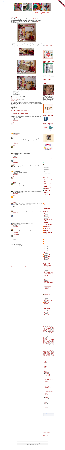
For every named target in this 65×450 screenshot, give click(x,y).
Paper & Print (46, 230)
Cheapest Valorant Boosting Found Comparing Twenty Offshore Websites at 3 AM (48, 266)
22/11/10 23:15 (15, 134)
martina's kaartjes (15, 214)
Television (44, 350)
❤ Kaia (14, 182)
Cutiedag (46, 393)
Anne (37, 21)
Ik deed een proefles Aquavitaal (48, 187)
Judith (14, 195)
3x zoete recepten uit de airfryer (48, 179)
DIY (52, 326)
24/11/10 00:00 (15, 200)
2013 (45, 367)
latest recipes (46, 199)
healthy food (51, 332)
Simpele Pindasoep (47, 193)
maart (46, 404)
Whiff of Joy (48, 354)
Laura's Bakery (46, 188)
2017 (45, 362)
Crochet (49, 324)
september (46, 397)
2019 (45, 360)
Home (48, 333)
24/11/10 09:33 (15, 212)
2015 (45, 365)
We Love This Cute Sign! (47, 269)
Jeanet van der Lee (16, 122)
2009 (45, 408)
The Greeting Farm (49, 350)
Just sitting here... (47, 386)
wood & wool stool (47, 294)
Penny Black (47, 344)
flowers (44, 331)
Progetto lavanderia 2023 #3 (48, 297)
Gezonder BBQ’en (46, 191)
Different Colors (49, 326)
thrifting (51, 351)
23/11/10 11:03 (15, 162)
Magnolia (22, 110)
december (46, 372)
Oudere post (40, 266)
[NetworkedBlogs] (48, 413)
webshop (44, 354)
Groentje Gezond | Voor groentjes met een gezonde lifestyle (48, 186)
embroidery (48, 330)
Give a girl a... (51, 331)
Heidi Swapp (46, 222)
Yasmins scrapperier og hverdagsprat (47, 213)
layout (44, 338)
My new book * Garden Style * (48, 300)
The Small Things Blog (47, 314)
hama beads (47, 332)
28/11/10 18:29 (15, 232)
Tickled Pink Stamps (46, 352)
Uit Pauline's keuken (47, 208)
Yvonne (14, 145)
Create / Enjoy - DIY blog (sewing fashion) (48, 166)
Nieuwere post (13, 266)
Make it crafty (13, 97)
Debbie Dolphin (15, 132)
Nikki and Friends (50, 342)
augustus (46, 398)
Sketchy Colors (13, 98)
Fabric (52, 330)
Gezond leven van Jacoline (48, 203)
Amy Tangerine (46, 288)
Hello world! (46, 312)
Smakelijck (46, 207)
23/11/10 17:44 (15, 180)
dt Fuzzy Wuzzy (49, 328)
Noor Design (45, 343)
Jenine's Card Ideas (47, 239)
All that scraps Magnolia (14, 99)
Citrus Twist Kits (46, 215)
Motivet (52, 341)
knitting (44, 337)
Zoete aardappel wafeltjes (47, 183)
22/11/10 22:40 (15, 120)
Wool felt (47, 356)
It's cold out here (47, 382)
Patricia (14, 164)
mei (45, 402)
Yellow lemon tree (47, 194)
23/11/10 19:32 (15, 193)
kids (51, 336)
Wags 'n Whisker (50, 353)
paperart (52, 343)
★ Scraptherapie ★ (47, 217)
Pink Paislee (46, 264)
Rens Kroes (46, 192)
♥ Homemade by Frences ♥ (48, 254)
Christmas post (14, 17)
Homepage (26, 266)
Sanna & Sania (46, 302)
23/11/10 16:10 (15, 174)
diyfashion (44, 327)
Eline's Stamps (18, 110)
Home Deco (52, 333)
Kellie (14, 202)
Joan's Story (46, 201)
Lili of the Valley (50, 338)
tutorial (45, 353)
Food (48, 331)
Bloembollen (46, 394)
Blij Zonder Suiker (47, 197)
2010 (45, 371)
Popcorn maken (47, 388)
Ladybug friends (50, 337)
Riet (13, 152)
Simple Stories (46, 281)
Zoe (13, 176)
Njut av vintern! (46, 303)
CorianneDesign (15, 234)
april (46, 403)
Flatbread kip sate (46, 181)
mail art (49, 339)
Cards (15, 110)
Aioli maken (45, 189)
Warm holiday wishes (48, 387)
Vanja (14, 222)
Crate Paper (46, 275)
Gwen (14, 159)
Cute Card (12, 100)
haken (44, 332)
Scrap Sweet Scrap (47, 228)
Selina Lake (46, 299)
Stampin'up (48, 349)
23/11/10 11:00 (15, 157)
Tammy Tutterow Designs (48, 224)
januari (46, 407)
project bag (51, 344)
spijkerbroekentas (50, 348)
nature (44, 342)
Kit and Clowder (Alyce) (47, 256)
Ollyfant (49, 343)
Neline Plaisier (46, 241)
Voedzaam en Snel (47, 190)
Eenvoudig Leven (47, 308)
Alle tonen (53, 260)
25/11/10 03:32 (15, 226)
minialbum (48, 341)
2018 (45, 361)
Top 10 (53, 352)
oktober (46, 396)
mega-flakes (49, 340)
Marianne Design (27, 110)
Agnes (34, 42)
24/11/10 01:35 (15, 207)
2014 (45, 366)
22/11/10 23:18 (15, 143)
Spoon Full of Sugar (34, 18)
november (46, 373)
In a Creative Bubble (47, 226)
